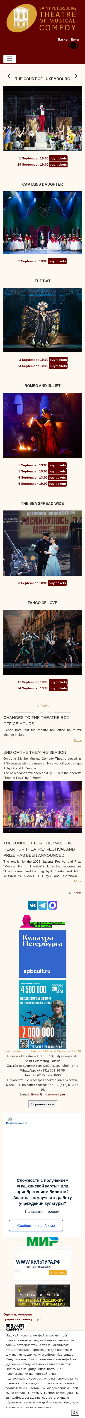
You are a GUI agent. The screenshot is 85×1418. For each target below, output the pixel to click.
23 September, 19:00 (33, 366)
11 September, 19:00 (33, 682)
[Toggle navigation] (9, 59)
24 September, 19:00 (33, 688)
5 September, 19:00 (33, 471)
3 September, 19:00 (34, 360)
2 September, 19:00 (33, 261)
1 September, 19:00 (34, 158)
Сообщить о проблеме (36, 1226)
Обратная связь (42, 1104)
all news (75, 893)
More (78, 740)
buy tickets (58, 158)
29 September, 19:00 (33, 164)
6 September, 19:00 (33, 483)
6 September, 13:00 (33, 477)
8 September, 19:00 (33, 583)
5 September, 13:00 (33, 465)
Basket (63, 39)
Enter (75, 39)
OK (75, 1412)
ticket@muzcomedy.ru (48, 1094)
